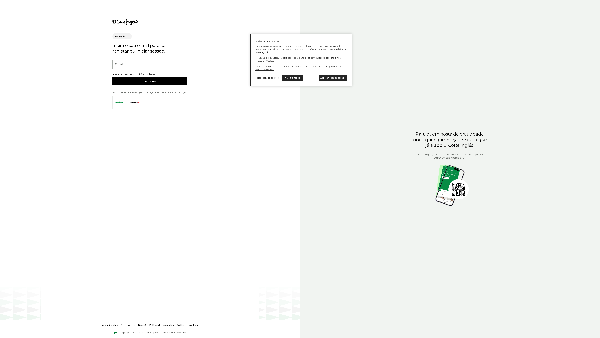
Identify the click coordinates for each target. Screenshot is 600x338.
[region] (301, 60)
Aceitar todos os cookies (332, 78)
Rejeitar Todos (292, 78)
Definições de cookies (268, 78)
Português (120, 36)
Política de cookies (264, 69)
